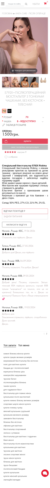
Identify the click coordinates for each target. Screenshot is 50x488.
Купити (27, 141)
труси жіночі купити (12, 458)
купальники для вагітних (14, 447)
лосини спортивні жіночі (14, 454)
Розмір (8, 117)
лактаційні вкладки (11, 480)
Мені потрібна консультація (25, 147)
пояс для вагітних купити (14, 364)
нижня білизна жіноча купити (16, 353)
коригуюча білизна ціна (14, 372)
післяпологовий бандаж (14, 469)
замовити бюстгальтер (13, 418)
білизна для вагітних (12, 462)
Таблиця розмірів (16, 125)
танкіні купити (9, 386)
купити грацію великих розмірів (17, 357)
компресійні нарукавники (14, 375)
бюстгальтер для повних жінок (17, 393)
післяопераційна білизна (14, 382)
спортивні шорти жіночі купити (17, 404)
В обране (13, 157)
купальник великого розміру (16, 415)
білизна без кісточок (12, 422)
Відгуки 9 (22, 152)
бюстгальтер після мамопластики (18, 444)
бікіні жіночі (8, 440)
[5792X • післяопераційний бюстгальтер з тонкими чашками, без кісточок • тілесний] (6, 82)
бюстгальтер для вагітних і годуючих (19, 436)
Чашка (7, 122)
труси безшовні (10, 465)
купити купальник (11, 472)
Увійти (36, 4)
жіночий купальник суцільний (16, 411)
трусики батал (9, 379)
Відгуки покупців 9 (14, 211)
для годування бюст (12, 390)
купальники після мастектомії (16, 397)
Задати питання (13, 217)
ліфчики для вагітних (12, 426)
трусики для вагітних (12, 451)
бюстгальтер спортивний (14, 429)
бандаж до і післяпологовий (16, 368)
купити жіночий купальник (15, 476)
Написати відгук (16, 225)
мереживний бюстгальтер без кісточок (20, 361)
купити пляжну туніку (12, 408)
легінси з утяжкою (11, 433)
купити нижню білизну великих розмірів (21, 400)
